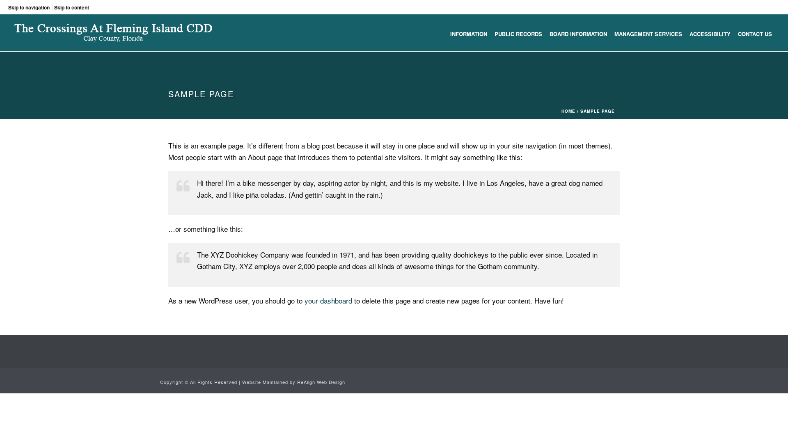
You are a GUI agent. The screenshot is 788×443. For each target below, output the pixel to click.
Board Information (578, 34)
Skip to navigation (29, 7)
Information (468, 34)
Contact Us (755, 34)
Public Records (518, 34)
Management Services (648, 34)
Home (568, 111)
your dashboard (328, 300)
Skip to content (71, 7)
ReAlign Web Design (321, 382)
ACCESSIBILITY (710, 34)
